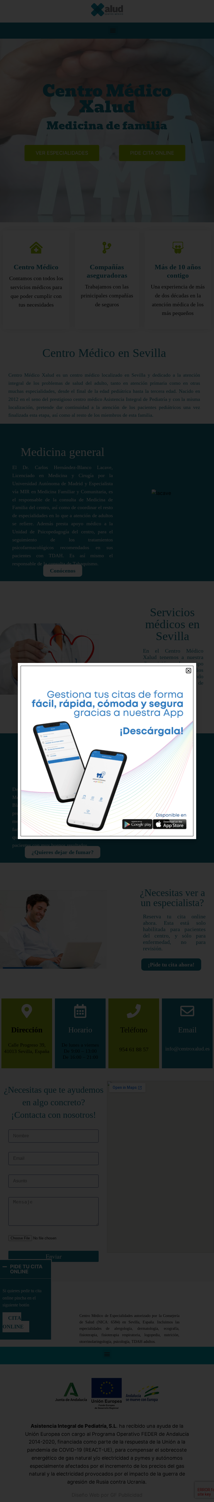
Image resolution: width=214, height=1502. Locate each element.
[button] (188, 671)
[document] (107, 751)
